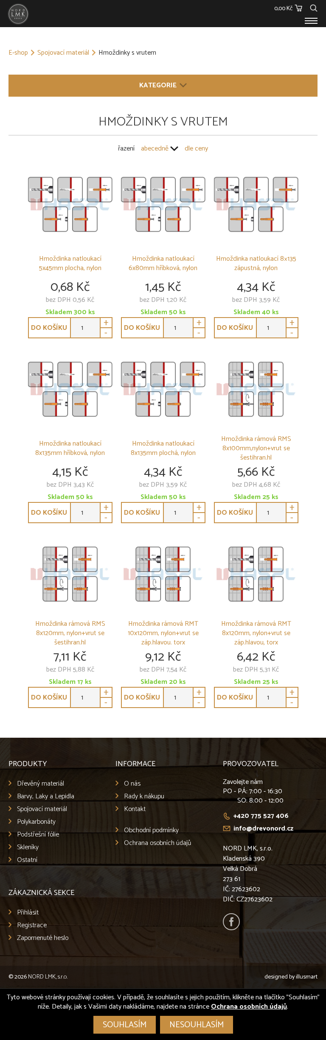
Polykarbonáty (36, 822)
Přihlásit (28, 912)
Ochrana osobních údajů (157, 843)
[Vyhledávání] (314, 7)
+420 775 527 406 (261, 816)
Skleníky (28, 847)
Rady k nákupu (144, 796)
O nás (132, 783)
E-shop (18, 53)
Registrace (32, 925)
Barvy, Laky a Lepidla (45, 796)
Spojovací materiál (63, 53)
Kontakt (135, 809)
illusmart (307, 977)
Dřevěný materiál (40, 783)
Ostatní (27, 860)
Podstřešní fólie (38, 834)
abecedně (155, 148)
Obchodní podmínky (151, 830)
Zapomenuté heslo (42, 938)
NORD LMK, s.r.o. (47, 977)
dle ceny (196, 148)
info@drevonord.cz (263, 828)
